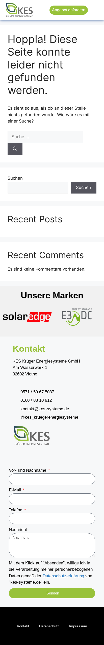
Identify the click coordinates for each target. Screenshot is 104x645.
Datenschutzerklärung (63, 576)
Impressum (78, 626)
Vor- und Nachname (28, 470)
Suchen (15, 178)
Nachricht (18, 529)
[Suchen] (15, 149)
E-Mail (15, 490)
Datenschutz (49, 626)
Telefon (16, 510)
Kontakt (23, 626)
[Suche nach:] (45, 136)
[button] (95, 10)
